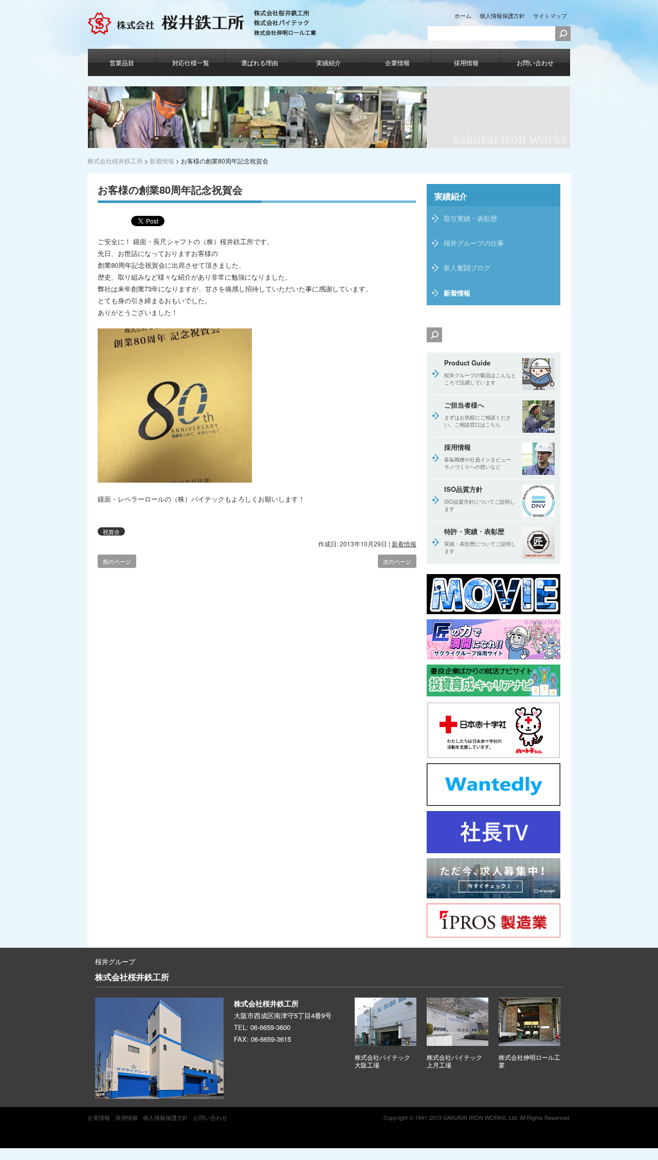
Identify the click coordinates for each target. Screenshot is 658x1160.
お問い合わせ (535, 62)
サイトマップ (550, 15)
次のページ (397, 561)
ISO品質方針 (479, 498)
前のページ (117, 561)
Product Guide (480, 372)
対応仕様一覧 (190, 62)
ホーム (462, 15)
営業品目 (121, 62)
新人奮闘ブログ (467, 267)
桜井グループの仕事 (474, 243)
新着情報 (404, 543)
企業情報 (397, 62)
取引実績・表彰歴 (470, 218)
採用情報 (466, 62)
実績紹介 (328, 62)
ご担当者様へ (477, 414)
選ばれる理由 (259, 62)
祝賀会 (111, 531)
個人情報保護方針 (502, 15)
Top (634, 1136)
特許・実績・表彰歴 (480, 541)
